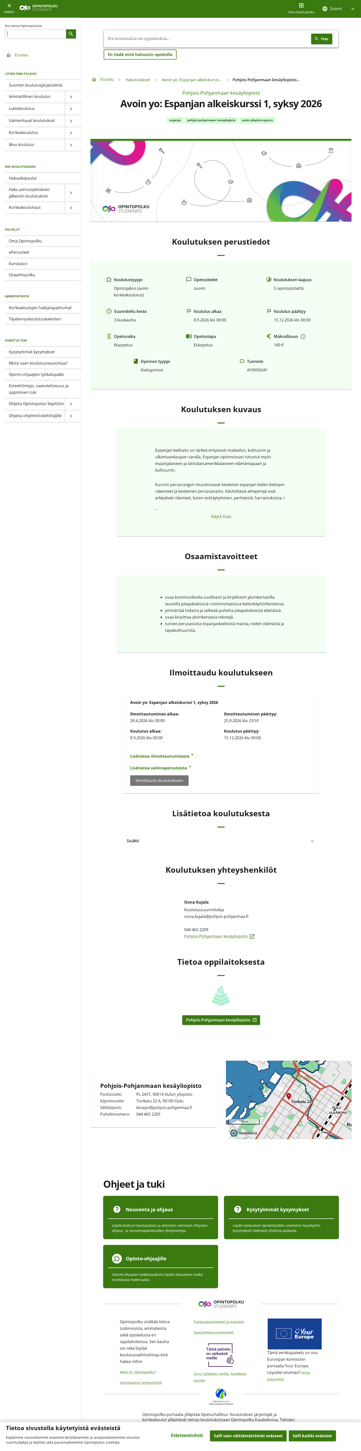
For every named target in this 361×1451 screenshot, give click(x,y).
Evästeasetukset (187, 1435)
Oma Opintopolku (301, 12)
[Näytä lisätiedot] (303, 337)
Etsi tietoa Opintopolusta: (23, 26)
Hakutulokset (137, 79)
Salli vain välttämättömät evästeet (248, 1435)
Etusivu (21, 55)
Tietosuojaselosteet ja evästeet (219, 1321)
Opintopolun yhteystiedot (141, 1382)
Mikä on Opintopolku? (138, 1372)
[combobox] (206, 39)
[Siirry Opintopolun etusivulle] (38, 9)
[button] (339, 8)
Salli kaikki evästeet (312, 1435)
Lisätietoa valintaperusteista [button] (158, 768)
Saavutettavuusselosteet (214, 1332)
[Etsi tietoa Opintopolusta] (71, 33)
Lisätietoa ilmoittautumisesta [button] (159, 756)
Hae (324, 38)
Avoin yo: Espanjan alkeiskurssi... (192, 79)
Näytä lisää (221, 516)
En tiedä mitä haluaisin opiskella (140, 54)
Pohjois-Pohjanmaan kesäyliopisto (221, 93)
